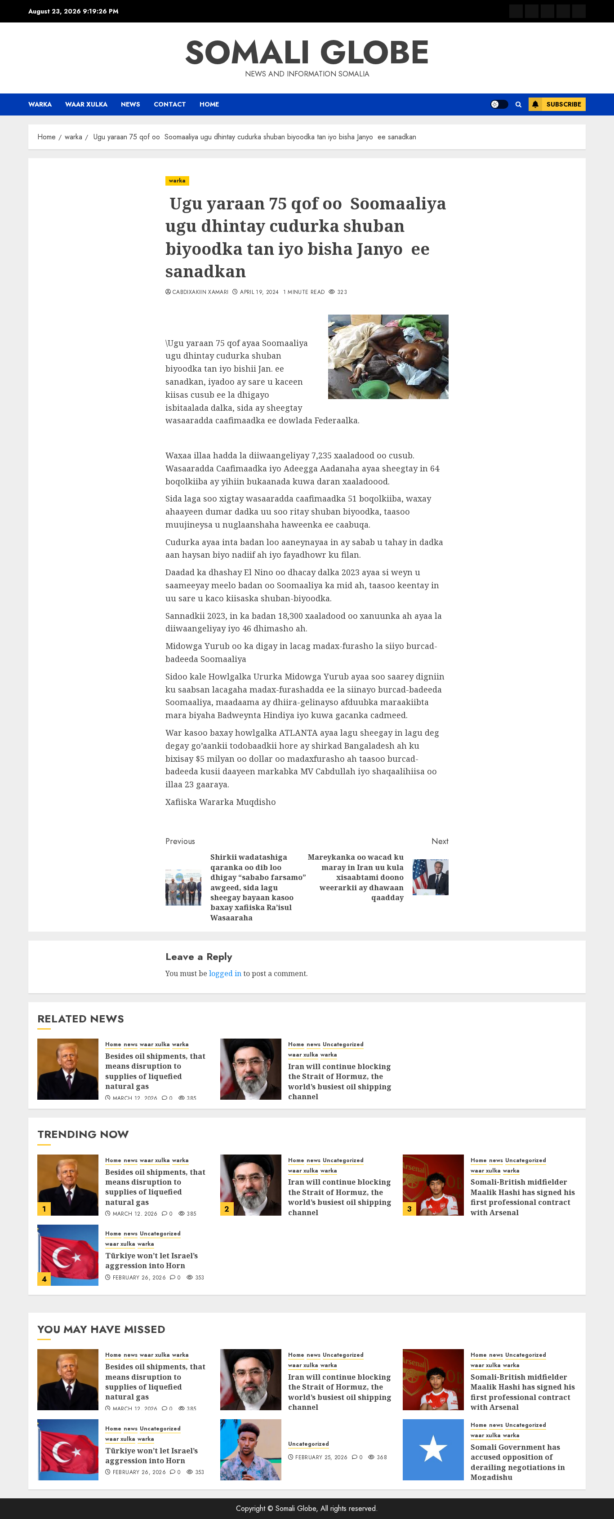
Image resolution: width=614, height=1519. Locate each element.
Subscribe (564, 104)
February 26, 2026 (139, 1278)
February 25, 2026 (321, 1457)
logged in (225, 973)
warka (40, 104)
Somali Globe (307, 52)
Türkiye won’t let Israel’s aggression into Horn (151, 1260)
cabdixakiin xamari (200, 292)
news (130, 104)
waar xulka (86, 104)
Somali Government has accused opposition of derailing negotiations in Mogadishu (518, 1462)
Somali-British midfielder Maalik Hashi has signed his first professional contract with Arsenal (523, 1197)
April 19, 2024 (259, 292)
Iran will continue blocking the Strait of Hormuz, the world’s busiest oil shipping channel (340, 1081)
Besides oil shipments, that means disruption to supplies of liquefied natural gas (155, 1071)
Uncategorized (343, 1044)
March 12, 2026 (135, 1098)
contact (170, 104)
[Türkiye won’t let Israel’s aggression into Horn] (67, 1255)
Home (209, 104)
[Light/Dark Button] (499, 104)
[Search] (518, 104)
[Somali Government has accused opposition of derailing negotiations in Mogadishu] (433, 1449)
